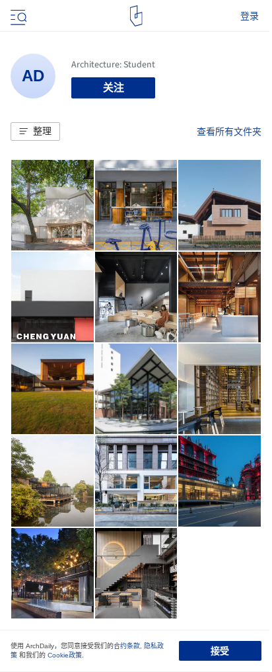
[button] (35, 131)
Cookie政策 (65, 655)
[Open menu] (17, 16)
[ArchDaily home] (136, 15)
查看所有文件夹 (229, 131)
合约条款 (127, 646)
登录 (249, 15)
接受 (220, 651)
